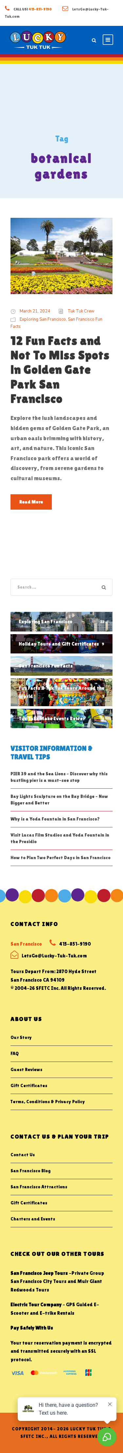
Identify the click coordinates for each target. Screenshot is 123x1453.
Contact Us (22, 1154)
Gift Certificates (28, 1085)
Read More (31, 501)
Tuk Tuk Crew (81, 311)
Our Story (21, 1037)
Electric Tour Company (36, 1304)
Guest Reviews (26, 1069)
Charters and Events (32, 1218)
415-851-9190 (40, 9)
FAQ (14, 1053)
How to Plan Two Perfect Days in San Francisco (60, 857)
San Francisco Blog (30, 1170)
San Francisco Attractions (38, 1186)
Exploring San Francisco (43, 319)
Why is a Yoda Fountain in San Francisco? (55, 818)
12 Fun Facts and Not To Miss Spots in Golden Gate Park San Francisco (60, 370)
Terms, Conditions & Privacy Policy (47, 1101)
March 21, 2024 (35, 311)
